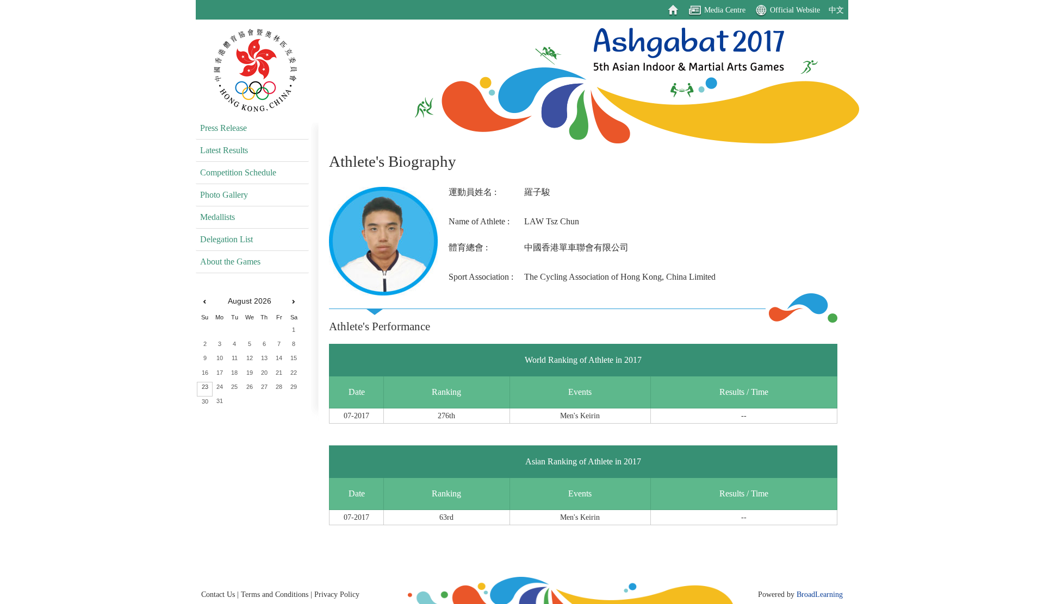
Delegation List (226, 239)
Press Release (223, 128)
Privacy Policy (336, 594)
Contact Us (218, 594)
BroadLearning (820, 594)
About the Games (230, 261)
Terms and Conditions (274, 594)
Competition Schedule (238, 172)
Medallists (217, 217)
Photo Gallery (224, 194)
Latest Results (224, 150)
